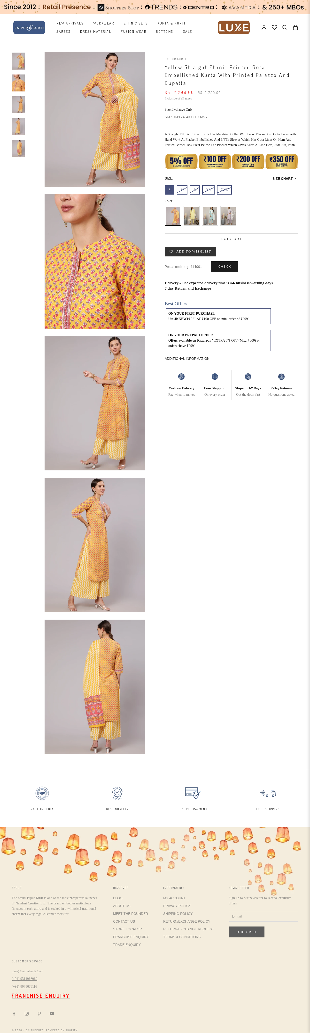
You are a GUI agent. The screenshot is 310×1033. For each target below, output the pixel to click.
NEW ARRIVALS (70, 23)
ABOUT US (121, 906)
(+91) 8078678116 (24, 986)
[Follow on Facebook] (14, 1013)
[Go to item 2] (18, 83)
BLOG (118, 898)
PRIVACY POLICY (177, 906)
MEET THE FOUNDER (130, 914)
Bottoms (164, 31)
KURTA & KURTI (171, 23)
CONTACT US (124, 921)
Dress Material (95, 31)
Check (224, 266)
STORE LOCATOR (127, 929)
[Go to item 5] (18, 148)
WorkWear (103, 23)
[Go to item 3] (18, 105)
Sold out (231, 239)
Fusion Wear (133, 31)
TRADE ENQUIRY (127, 945)
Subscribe (246, 932)
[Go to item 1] (18, 61)
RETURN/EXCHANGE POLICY (186, 921)
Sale (187, 31)
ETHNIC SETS (136, 23)
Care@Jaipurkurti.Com (27, 971)
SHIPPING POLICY (178, 914)
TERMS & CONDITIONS (182, 937)
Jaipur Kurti (175, 59)
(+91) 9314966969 (24, 979)
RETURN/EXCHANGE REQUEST (188, 929)
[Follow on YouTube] (51, 1013)
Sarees (63, 31)
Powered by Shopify (62, 1030)
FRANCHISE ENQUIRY (131, 937)
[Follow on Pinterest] (39, 1013)
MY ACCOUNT (174, 898)
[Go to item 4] (18, 126)
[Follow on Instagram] (26, 1013)
